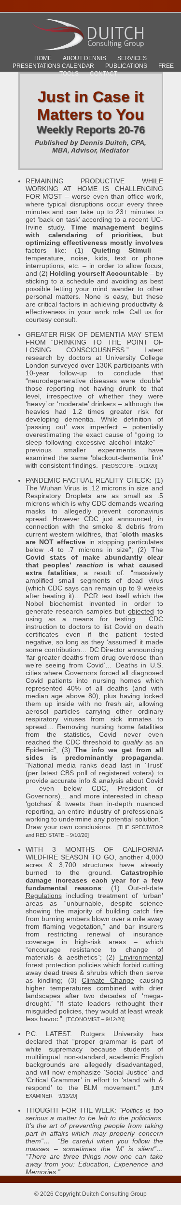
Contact (103, 73)
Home (43, 58)
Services (132, 58)
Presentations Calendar (53, 66)
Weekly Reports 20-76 (91, 130)
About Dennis (84, 58)
